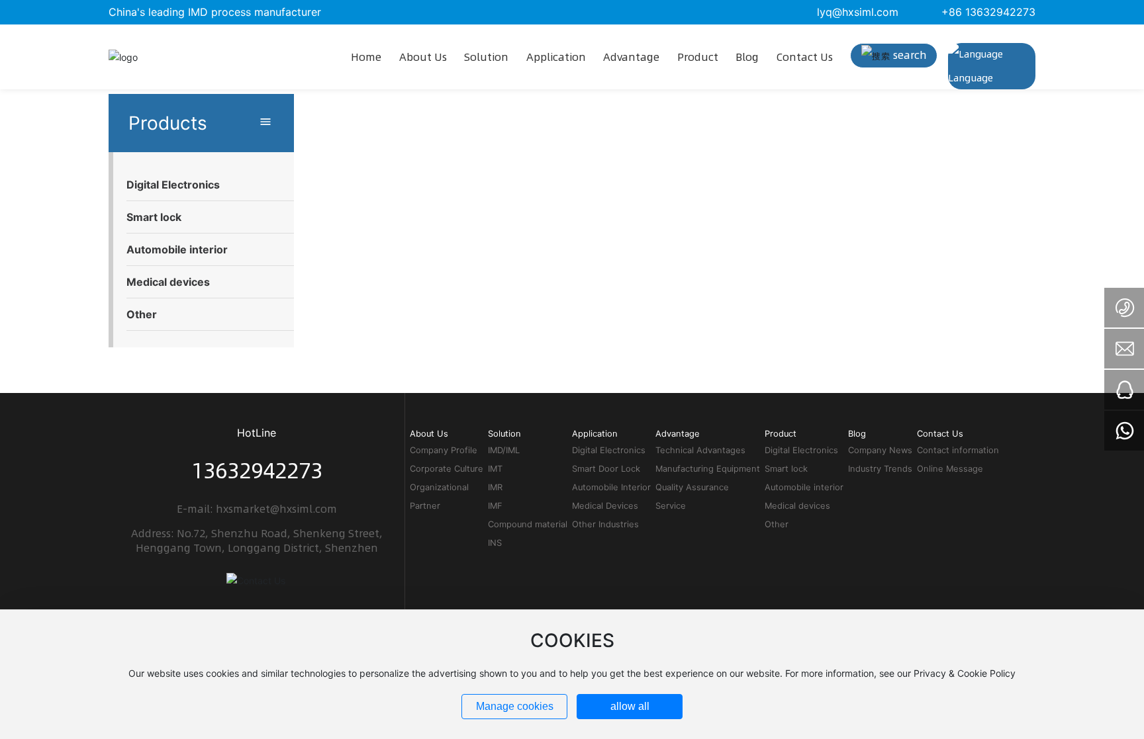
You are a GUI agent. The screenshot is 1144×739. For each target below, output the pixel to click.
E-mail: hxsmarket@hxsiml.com (257, 508)
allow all (629, 706)
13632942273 (256, 470)
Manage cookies (514, 706)
